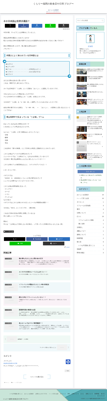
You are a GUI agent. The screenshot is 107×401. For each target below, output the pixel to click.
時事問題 (90, 238)
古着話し (90, 227)
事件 (90, 209)
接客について (90, 234)
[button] (63, 26)
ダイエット (90, 202)
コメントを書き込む (37, 377)
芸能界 (90, 249)
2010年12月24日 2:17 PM (10, 363)
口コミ (90, 216)
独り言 (90, 242)
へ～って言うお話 (9, 231)
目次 (87, 171)
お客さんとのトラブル (41, 393)
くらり (90, 46)
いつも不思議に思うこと (91, 245)
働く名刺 (91, 224)
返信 (68, 370)
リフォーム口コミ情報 (91, 220)
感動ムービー (90, 231)
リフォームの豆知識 (90, 205)
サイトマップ (100, 395)
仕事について (90, 213)
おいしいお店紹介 (90, 195)
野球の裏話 (90, 253)
